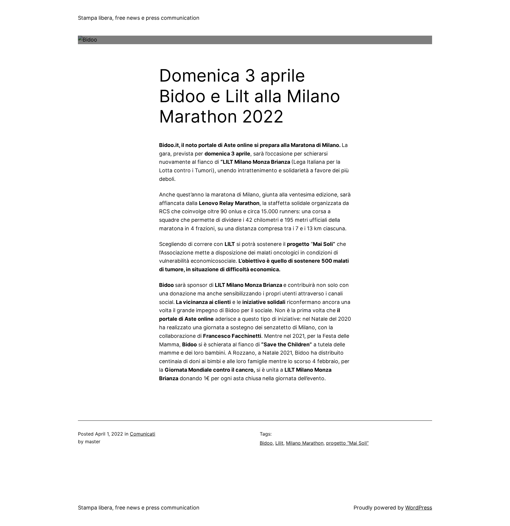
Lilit (279, 443)
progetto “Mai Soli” (347, 443)
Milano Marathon (304, 443)
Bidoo (266, 443)
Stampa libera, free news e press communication (139, 18)
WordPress (418, 508)
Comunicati (142, 434)
